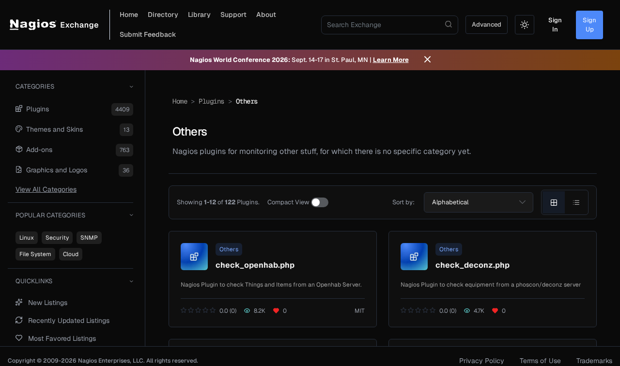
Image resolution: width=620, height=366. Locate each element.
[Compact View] (319, 202)
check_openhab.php (255, 265)
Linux (26, 238)
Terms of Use (540, 360)
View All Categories (46, 189)
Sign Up (589, 25)
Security (57, 238)
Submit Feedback (148, 34)
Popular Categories (50, 215)
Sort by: (403, 202)
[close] (427, 60)
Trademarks (594, 360)
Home (129, 14)
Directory (163, 14)
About (266, 14)
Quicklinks (34, 281)
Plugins (211, 101)
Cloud (70, 254)
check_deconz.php (472, 265)
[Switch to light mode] (524, 24)
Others (228, 249)
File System (35, 254)
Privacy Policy (481, 360)
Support (233, 14)
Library (199, 14)
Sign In (555, 25)
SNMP (89, 238)
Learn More (391, 60)
